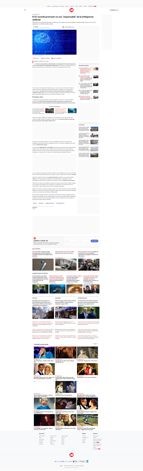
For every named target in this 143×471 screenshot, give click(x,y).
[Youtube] (61, 461)
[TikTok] (65, 461)
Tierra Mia (84, 439)
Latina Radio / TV (85, 437)
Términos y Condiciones (69, 465)
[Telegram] (69, 461)
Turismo (62, 444)
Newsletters (96, 448)
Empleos (94, 447)
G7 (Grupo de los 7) (60, 203)
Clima (40, 437)
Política (34, 298)
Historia (62, 439)
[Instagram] (57, 461)
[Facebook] (55, 461)
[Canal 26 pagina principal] (71, 11)
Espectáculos (41, 439)
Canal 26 (36, 26)
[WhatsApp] (67, 461)
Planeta (62, 440)
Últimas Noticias (42, 435)
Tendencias (52, 444)
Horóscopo (41, 440)
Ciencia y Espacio (64, 435)
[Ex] (59, 461)
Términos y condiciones (97, 439)
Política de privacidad (97, 440)
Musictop (84, 442)
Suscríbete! (94, 240)
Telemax (83, 440)
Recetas (62, 442)
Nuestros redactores (97, 445)
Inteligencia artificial (49, 203)
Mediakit (96, 442)
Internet (34, 203)
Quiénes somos (96, 435)
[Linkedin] (63, 461)
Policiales (40, 442)
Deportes (52, 437)
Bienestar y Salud (53, 435)
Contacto (94, 437)
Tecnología (41, 203)
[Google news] (71, 461)
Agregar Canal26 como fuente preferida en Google (70, 27)
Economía (58, 298)
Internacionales (35, 14)
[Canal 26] (71, 455)
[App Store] (76, 461)
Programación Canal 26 (97, 444)
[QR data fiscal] (87, 462)
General (51, 439)
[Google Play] (82, 461)
